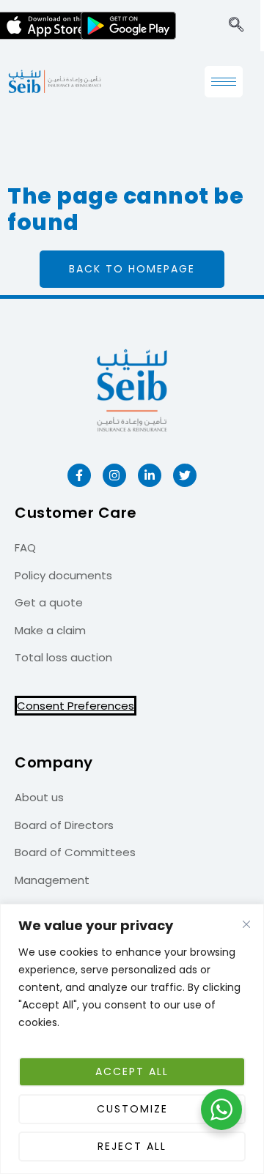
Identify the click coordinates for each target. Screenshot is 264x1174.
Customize (132, 1108)
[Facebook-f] (79, 475)
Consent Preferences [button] (75, 705)
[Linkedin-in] (149, 475)
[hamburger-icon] (224, 81)
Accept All (132, 1071)
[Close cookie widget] (246, 924)
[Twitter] (185, 475)
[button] (236, 25)
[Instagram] (114, 475)
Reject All (132, 1146)
